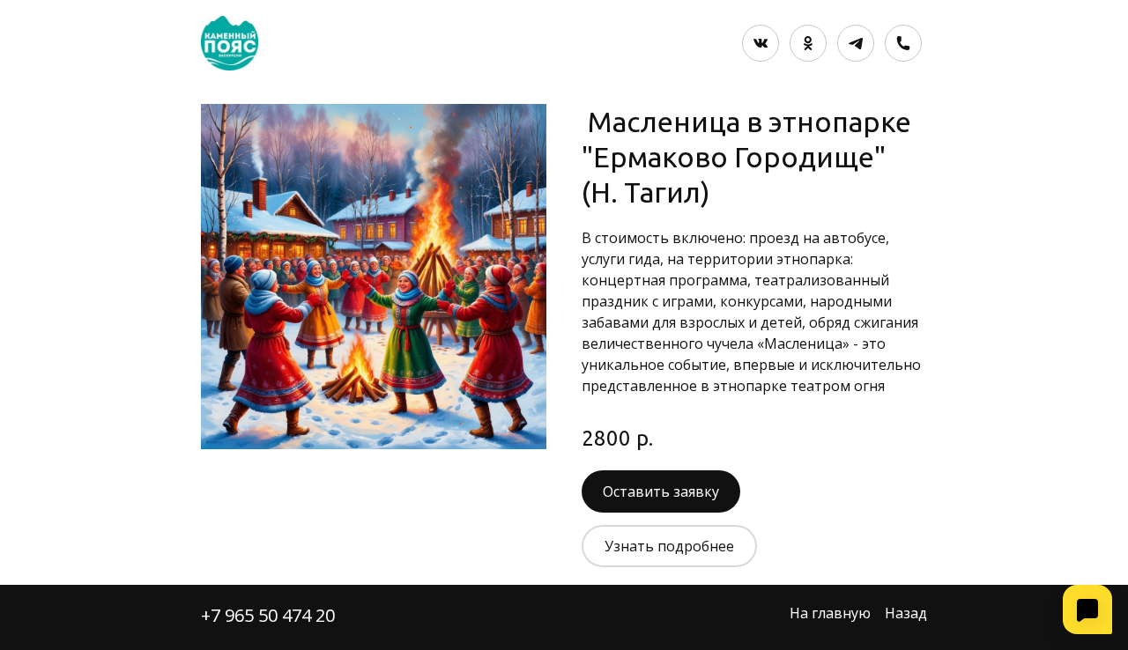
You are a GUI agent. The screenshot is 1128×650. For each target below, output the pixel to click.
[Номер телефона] (903, 43)
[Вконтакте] (760, 43)
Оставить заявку (661, 491)
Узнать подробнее (669, 546)
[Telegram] (855, 43)
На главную (830, 613)
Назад (906, 613)
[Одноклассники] (808, 43)
